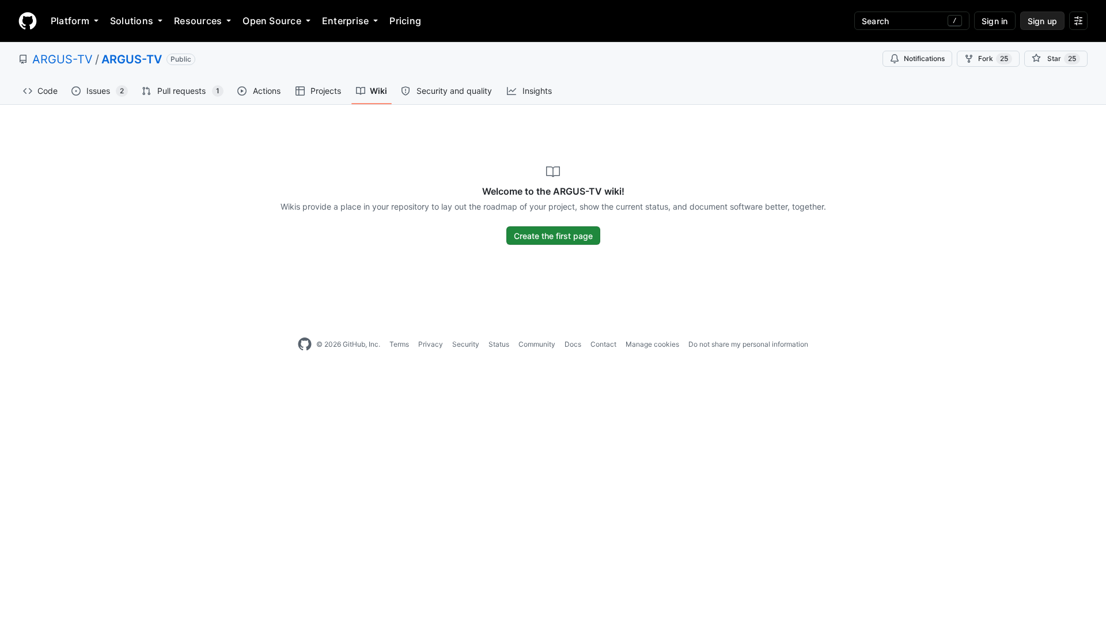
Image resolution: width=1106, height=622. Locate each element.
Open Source (272, 20)
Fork (993, 58)
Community (536, 344)
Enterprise (345, 20)
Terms (399, 344)
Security (465, 344)
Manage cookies (652, 344)
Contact (603, 344)
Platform (70, 20)
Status (498, 344)
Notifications (924, 58)
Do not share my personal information (748, 344)
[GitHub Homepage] (305, 344)
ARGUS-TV (62, 59)
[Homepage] (27, 21)
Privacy (430, 344)
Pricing (405, 20)
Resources (198, 20)
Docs (573, 344)
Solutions (131, 20)
